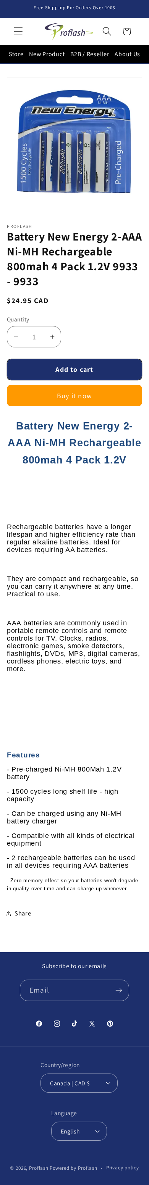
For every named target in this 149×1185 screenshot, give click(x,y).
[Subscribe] (119, 990)
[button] (18, 31)
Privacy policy (122, 1167)
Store (16, 54)
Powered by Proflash (73, 1168)
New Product (47, 54)
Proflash (39, 1168)
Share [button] (23, 913)
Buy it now (74, 395)
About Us (127, 54)
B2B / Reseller (89, 54)
